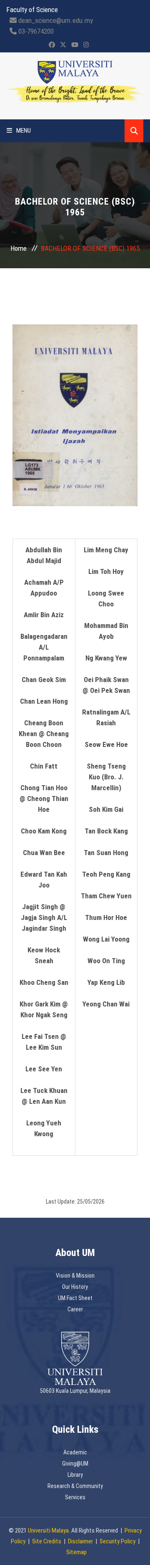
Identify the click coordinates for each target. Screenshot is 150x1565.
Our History (75, 1286)
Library (75, 1474)
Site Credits (46, 1541)
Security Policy (117, 1541)
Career (75, 1309)
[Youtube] (74, 45)
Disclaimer (80, 1541)
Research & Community (75, 1486)
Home (18, 248)
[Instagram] (86, 45)
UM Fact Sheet (75, 1298)
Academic (75, 1452)
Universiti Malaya (48, 1530)
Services (75, 1497)
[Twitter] (63, 45)
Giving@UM (75, 1463)
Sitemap (76, 1552)
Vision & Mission (75, 1275)
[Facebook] (52, 45)
